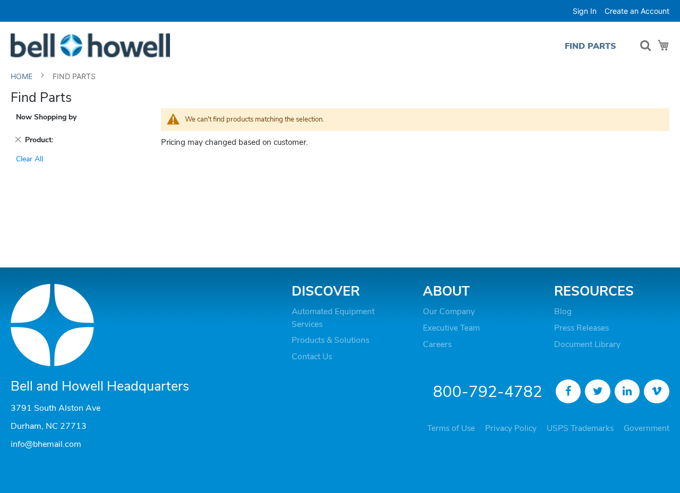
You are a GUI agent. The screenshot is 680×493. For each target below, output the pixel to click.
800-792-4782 (487, 392)
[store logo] (90, 45)
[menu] (593, 45)
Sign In (585, 10)
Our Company (449, 311)
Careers (437, 344)
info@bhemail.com (46, 444)
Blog (563, 311)
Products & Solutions (330, 340)
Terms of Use (451, 428)
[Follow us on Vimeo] (656, 391)
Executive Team (451, 328)
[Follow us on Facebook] (568, 391)
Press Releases (581, 328)
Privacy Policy (511, 428)
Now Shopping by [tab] (46, 117)
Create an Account (637, 10)
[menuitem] (590, 45)
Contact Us (312, 356)
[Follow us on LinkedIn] (627, 391)
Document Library (587, 344)
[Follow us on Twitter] (597, 391)
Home (23, 76)
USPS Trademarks (580, 428)
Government (646, 428)
